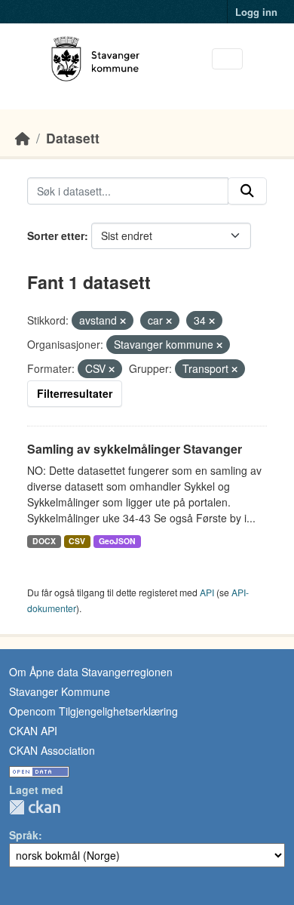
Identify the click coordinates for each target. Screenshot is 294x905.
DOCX (44, 540)
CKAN (34, 807)
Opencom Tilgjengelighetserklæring (93, 711)
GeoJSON (117, 540)
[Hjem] (22, 137)
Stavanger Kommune (59, 691)
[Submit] (247, 191)
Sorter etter (55, 235)
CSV (77, 540)
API (207, 592)
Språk (23, 834)
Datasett (73, 137)
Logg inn (256, 12)
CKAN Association (52, 750)
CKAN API (33, 730)
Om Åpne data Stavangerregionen (91, 671)
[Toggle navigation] (227, 59)
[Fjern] (123, 321)
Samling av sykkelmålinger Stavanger (134, 448)
